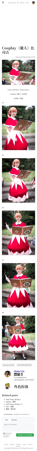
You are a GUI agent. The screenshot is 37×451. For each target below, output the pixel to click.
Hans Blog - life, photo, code (18, 2)
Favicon (30, 444)
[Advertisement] (18, 25)
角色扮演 (21, 386)
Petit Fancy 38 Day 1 (13, 399)
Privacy (12, 444)
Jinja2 (24, 444)
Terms (6, 444)
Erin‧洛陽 (10, 406)
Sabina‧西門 (11, 402)
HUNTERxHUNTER (24, 365)
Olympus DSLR (8, 365)
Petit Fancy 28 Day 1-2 (14, 404)
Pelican (18, 444)
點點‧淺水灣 (10, 409)
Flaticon (18, 446)
